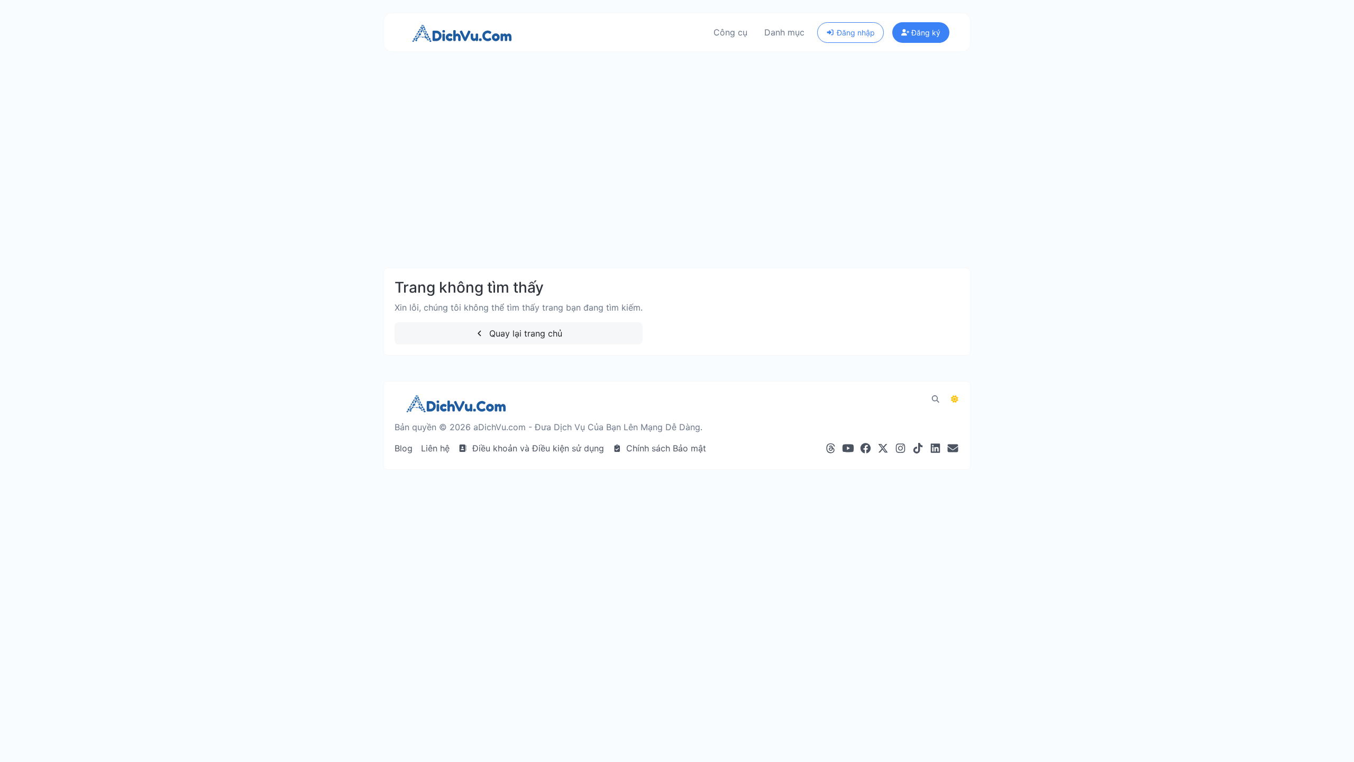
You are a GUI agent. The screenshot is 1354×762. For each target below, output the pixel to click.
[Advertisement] (677, 160)
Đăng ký (924, 32)
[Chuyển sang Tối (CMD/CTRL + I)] (954, 399)
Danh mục (784, 32)
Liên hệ (435, 448)
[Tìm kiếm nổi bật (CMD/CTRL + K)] (935, 399)
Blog (404, 448)
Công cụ (730, 32)
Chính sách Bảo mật (665, 448)
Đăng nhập (855, 32)
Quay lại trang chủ (524, 333)
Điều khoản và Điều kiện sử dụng (537, 448)
